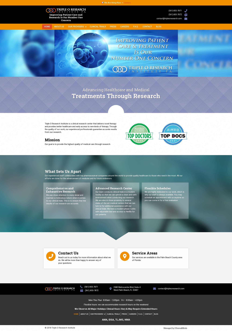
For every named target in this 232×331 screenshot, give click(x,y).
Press (113, 26)
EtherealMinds (181, 328)
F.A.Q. (135, 26)
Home (47, 26)
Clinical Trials (98, 26)
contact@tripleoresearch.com (169, 18)
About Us (59, 26)
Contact (147, 26)
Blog (158, 26)
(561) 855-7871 (175, 11)
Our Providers (76, 26)
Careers (127, 2)
